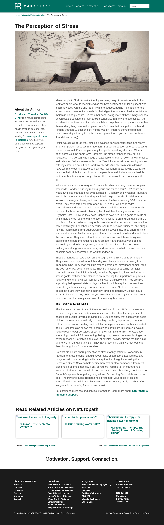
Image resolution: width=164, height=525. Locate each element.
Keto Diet (86, 487)
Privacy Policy (122, 499)
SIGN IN (122, 6)
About (80, 6)
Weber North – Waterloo (58, 499)
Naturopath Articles (38, 15)
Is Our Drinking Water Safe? (82, 424)
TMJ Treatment (123, 487)
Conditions (121, 496)
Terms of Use (122, 502)
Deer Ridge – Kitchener (58, 493)
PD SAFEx (87, 496)
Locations (18, 490)
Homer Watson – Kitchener (60, 496)
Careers (17, 493)
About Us (18, 485)
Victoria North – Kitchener (59, 485)
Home (69, 6)
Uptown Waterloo (55, 502)
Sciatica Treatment (124, 485)
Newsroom (18, 496)
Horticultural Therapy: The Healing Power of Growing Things (127, 430)
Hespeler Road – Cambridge (60, 508)
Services (92, 6)
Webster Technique (91, 499)
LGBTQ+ (86, 490)
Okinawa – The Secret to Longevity (35, 425)
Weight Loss (87, 502)
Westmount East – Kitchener (61, 487)
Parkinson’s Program (91, 493)
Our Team (18, 487)
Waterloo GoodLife (56, 505)
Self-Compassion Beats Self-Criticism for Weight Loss (126, 446)
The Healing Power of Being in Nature (40, 446)
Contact (109, 6)
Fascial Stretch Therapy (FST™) (96, 485)
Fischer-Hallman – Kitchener (61, 490)
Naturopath (25, 15)
